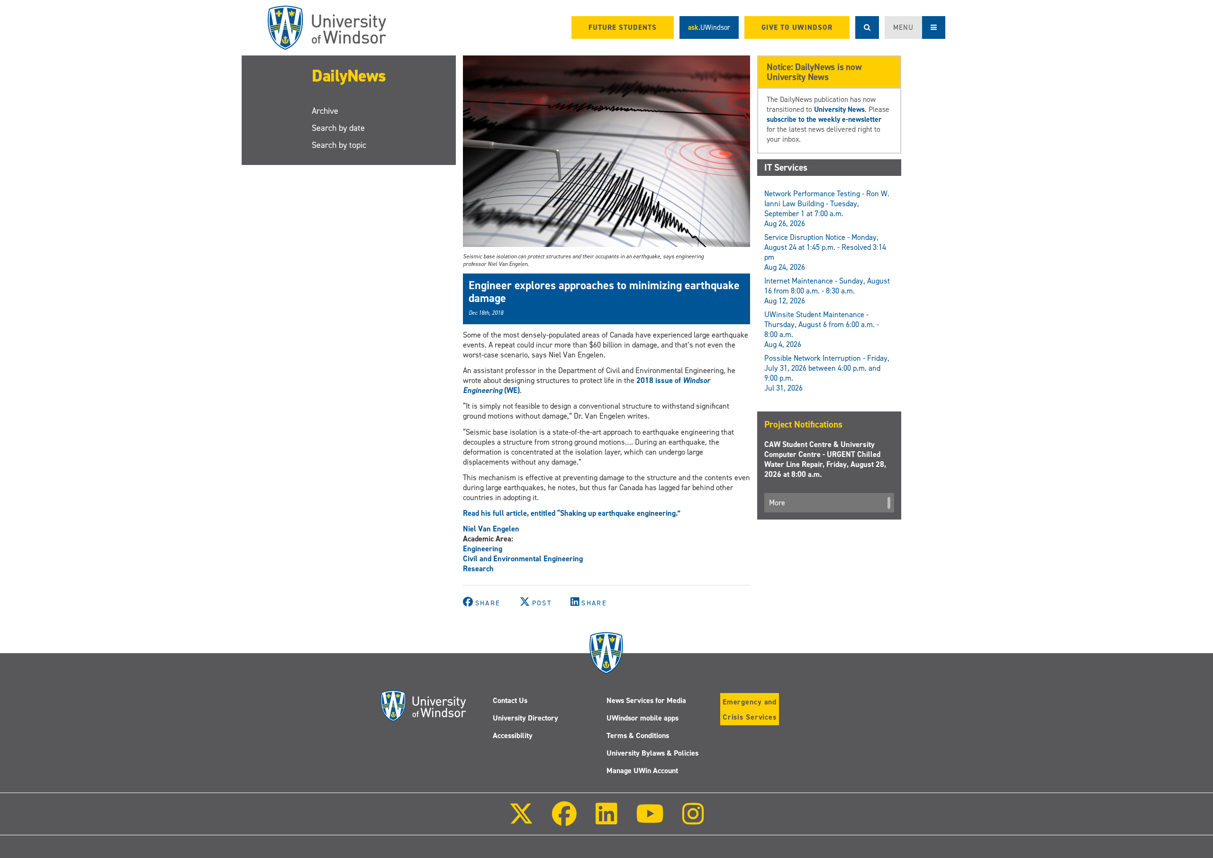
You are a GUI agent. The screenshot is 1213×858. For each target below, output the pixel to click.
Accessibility (513, 735)
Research (478, 569)
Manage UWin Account (642, 771)
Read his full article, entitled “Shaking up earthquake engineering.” (571, 513)
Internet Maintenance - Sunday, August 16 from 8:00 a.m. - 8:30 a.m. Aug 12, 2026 (827, 291)
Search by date (338, 128)
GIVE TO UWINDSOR (797, 27)
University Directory (525, 718)
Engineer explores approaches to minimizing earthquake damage (604, 291)
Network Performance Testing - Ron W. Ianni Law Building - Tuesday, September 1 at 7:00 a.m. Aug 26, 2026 (826, 208)
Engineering (482, 549)
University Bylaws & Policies (652, 753)
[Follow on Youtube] (649, 820)
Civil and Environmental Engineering (523, 559)
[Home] (327, 28)
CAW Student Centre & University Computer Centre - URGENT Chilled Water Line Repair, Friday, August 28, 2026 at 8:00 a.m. (825, 459)
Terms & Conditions (637, 735)
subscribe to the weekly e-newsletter (824, 119)
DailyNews (349, 75)
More (777, 503)
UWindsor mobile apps (642, 718)
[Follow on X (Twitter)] (521, 820)
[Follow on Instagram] (693, 820)
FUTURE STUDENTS (622, 27)
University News (839, 109)
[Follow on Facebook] (564, 820)
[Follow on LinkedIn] (606, 820)
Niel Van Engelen (491, 529)
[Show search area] (867, 27)
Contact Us (510, 700)
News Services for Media (646, 700)
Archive (325, 111)
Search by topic (339, 145)
